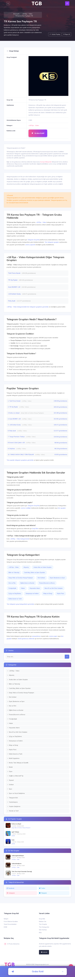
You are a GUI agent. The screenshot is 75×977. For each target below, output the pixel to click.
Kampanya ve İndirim (32, 593)
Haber (23, 588)
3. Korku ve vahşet (14, 413)
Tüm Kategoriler (44, 927)
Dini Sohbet (41, 577)
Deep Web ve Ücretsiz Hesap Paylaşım (21, 577)
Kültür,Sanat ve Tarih (15, 599)
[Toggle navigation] (8, 3)
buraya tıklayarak (45, 162)
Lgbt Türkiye (15, 832)
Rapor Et (67, 34)
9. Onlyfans (11, 448)
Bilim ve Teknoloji (14, 572)
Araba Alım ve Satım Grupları (42, 567)
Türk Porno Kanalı (14, 273)
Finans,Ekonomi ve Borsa (47, 583)
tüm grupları (62, 508)
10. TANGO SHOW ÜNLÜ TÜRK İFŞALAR (21, 454)
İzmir (13, 840)
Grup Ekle (35, 528)
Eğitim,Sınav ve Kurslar (27, 583)
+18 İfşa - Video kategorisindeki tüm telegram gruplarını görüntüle (27, 307)
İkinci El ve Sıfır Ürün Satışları (54, 588)
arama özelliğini (26, 508)
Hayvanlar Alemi (35, 588)
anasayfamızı (36, 636)
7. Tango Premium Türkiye (16, 436)
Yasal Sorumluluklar (10, 924)
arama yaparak (30, 245)
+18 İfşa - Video (27, 14)
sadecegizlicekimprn (18, 855)
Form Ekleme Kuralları (11, 921)
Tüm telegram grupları (52, 242)
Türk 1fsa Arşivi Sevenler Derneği (22, 871)
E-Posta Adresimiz (13, 944)
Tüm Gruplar (43, 924)
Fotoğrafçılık (12, 588)
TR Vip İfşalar (13, 280)
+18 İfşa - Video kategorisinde (19, 539)
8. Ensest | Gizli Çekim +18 (16, 442)
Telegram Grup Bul (33, 240)
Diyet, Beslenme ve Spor (57, 577)
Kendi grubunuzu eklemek (26, 638)
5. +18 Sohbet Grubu (14, 425)
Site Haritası (43, 930)
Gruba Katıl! (39, 133)
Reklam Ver (42, 921)
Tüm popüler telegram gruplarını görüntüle (20, 460)
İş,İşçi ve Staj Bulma (15, 593)
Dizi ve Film (12, 583)
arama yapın (53, 636)
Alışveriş (26, 567)
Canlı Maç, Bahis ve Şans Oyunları (34, 572)
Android (44, 952)
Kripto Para (60, 593)
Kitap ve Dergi (47, 593)
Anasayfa (16, 14)
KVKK (5, 927)
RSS (40, 932)
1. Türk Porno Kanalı (14, 401)
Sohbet (13, 835)
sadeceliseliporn (16, 863)
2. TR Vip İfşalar (13, 407)
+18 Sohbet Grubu (14, 294)
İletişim (6, 919)
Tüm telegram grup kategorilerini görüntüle (20, 604)
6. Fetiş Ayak (12, 431)
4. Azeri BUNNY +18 (14, 419)
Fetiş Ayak (12, 301)
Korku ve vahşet (16, 824)
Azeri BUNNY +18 (14, 287)
